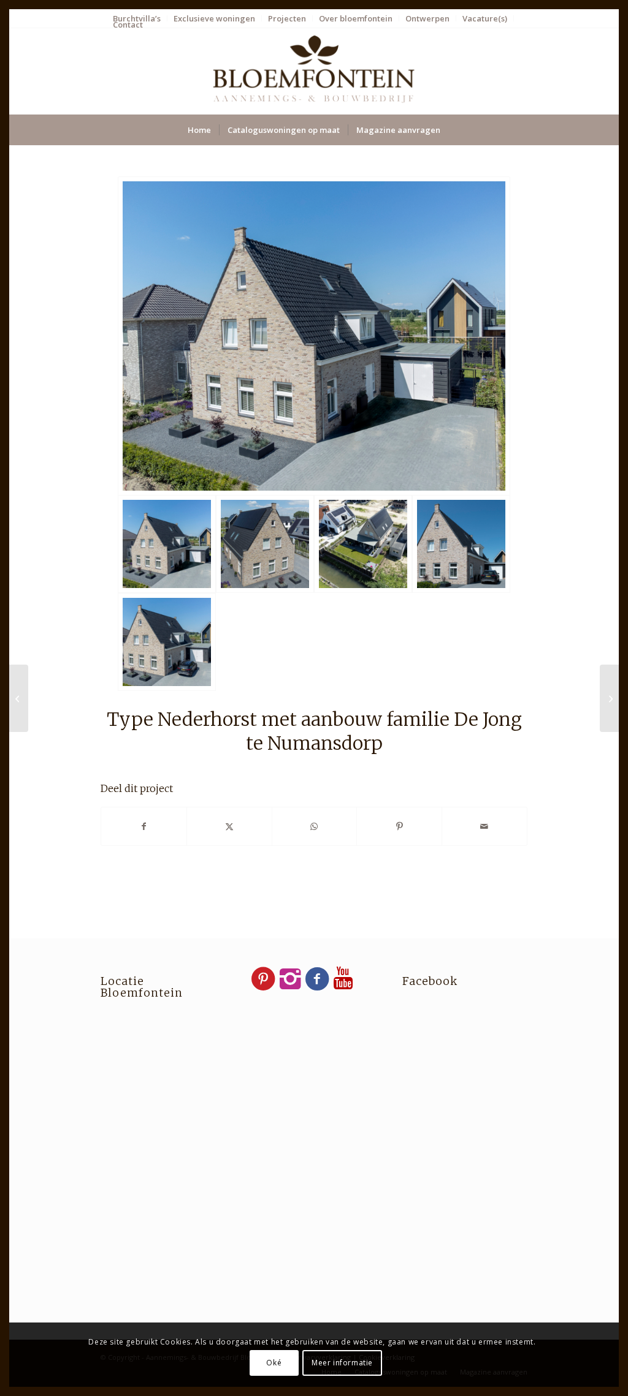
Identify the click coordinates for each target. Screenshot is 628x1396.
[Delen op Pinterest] (399, 826)
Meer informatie (342, 1362)
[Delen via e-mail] (484, 826)
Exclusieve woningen (214, 18)
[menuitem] (214, 18)
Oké (273, 1362)
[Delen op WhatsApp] (314, 826)
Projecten (287, 18)
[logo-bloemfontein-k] (314, 71)
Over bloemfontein (355, 18)
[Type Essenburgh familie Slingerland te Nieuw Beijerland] (18, 698)
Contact (128, 24)
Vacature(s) (484, 18)
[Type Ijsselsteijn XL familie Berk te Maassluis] (609, 698)
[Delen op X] (229, 826)
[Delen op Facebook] (143, 826)
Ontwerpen (427, 18)
